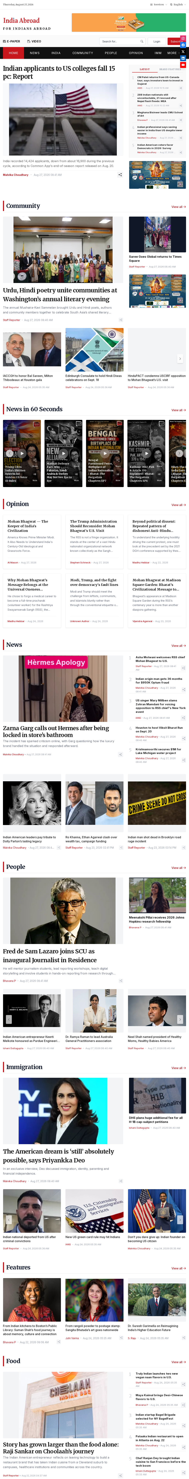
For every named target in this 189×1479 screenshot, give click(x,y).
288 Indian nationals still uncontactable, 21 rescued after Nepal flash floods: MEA (156, 98)
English (178, 4)
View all (176, 207)
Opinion (136, 53)
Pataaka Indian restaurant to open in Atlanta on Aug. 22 (159, 1438)
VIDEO (36, 41)
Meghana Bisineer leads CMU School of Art (160, 114)
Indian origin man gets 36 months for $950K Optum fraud (159, 680)
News (35, 53)
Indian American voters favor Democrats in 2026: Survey (155, 146)
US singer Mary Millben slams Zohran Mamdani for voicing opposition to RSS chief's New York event (161, 706)
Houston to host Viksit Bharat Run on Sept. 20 (159, 729)
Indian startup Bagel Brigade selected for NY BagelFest (156, 1416)
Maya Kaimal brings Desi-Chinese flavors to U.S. (159, 1397)
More (172, 53)
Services (159, 4)
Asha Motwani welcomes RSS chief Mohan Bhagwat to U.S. (160, 659)
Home (13, 53)
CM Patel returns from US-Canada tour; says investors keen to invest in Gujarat (160, 80)
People (111, 53)
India (56, 53)
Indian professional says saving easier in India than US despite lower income (159, 130)
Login (157, 41)
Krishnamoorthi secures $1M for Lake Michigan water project (158, 751)
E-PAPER (13, 41)
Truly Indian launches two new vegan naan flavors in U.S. (157, 1375)
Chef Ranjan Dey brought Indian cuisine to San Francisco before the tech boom (161, 1461)
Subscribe (177, 41)
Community (83, 53)
